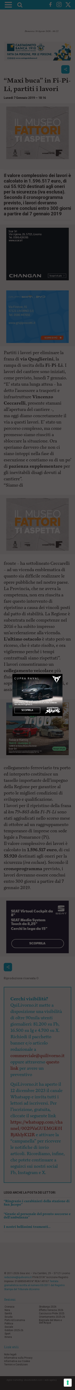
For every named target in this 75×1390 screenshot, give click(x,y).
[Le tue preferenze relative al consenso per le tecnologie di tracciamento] (68, 1383)
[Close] (62, 674)
